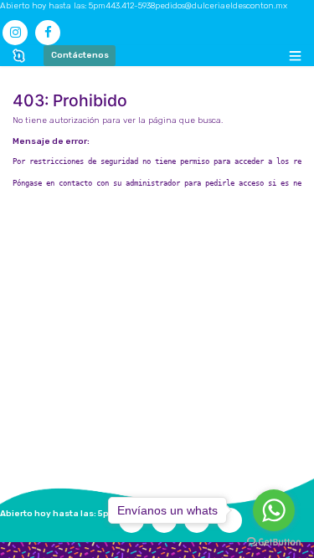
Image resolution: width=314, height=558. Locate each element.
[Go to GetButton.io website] (274, 541)
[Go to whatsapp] (274, 510)
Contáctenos (80, 55)
